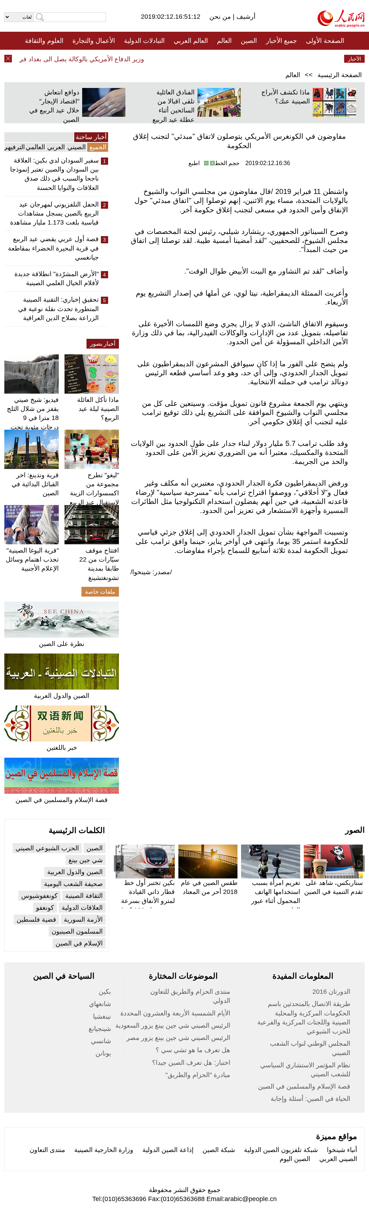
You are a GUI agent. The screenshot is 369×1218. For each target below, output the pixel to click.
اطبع (194, 163)
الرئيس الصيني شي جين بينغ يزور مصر (178, 1037)
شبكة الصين (219, 1149)
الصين (249, 40)
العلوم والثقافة (44, 40)
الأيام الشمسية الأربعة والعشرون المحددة (175, 1013)
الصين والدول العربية (61, 695)
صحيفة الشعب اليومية (73, 883)
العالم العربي (191, 40)
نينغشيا (102, 1016)
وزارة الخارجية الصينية (103, 1149)
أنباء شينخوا (342, 1149)
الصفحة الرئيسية (339, 75)
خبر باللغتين (61, 747)
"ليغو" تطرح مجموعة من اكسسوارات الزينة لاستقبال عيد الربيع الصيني (94, 493)
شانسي (101, 1041)
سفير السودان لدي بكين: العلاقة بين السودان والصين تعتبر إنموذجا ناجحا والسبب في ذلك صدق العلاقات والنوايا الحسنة (54, 174)
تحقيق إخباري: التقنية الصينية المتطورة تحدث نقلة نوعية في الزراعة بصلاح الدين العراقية (58, 308)
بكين (105, 991)
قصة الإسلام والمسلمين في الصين (61, 799)
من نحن (221, 16)
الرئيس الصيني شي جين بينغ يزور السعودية (172, 1025)
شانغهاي (100, 1003)
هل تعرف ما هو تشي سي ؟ (193, 1050)
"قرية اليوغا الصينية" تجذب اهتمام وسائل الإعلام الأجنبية (32, 559)
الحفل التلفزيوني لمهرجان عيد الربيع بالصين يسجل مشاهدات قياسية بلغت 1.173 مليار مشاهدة (54, 213)
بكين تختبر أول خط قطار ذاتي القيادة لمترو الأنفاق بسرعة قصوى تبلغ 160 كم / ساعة (148, 901)
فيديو (153, 58)
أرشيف (245, 16)
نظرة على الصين (61, 643)
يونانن (103, 1053)
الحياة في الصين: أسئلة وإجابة (310, 1098)
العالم (224, 40)
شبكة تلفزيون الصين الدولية (281, 1149)
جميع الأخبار (281, 40)
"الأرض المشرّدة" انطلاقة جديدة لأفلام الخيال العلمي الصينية (56, 278)
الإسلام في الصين (79, 943)
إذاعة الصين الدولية (168, 1149)
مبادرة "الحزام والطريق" (197, 1075)
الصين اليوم (295, 1158)
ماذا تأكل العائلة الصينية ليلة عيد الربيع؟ (98, 408)
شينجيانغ (100, 1028)
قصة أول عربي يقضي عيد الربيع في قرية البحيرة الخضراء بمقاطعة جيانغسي (53, 248)
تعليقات (179, 58)
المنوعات (210, 58)
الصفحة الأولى (325, 40)
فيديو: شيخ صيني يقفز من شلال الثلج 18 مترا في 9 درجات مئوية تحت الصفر (33, 418)
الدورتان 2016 (331, 991)
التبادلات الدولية (144, 40)
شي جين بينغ (85, 860)
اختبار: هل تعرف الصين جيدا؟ (191, 1062)
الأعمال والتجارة (93, 40)
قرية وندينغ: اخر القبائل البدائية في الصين (35, 484)
